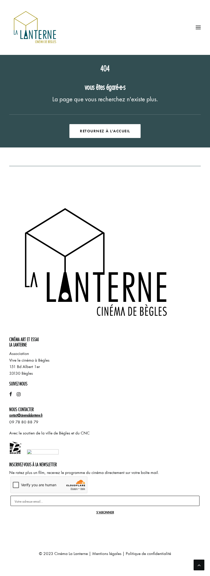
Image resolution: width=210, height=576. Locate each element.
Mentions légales (106, 553)
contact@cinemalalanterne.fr (26, 415)
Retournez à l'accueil (105, 131)
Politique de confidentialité (148, 553)
